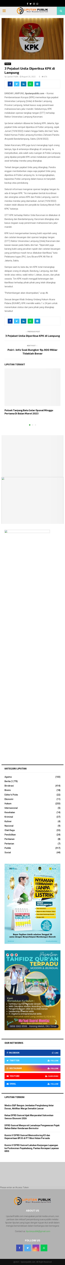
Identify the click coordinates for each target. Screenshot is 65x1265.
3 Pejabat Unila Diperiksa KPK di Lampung (32, 335)
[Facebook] (19, 1248)
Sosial (8, 852)
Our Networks (14, 1042)
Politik (8, 848)
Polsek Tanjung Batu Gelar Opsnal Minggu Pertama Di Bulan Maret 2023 (29, 412)
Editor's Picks (11, 795)
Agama (8, 777)
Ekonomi (9, 799)
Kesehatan (10, 812)
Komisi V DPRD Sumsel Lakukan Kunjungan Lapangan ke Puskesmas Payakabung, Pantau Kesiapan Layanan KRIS (32, 1148)
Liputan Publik (12, 77)
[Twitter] (27, 1248)
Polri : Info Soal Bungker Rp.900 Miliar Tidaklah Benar (33, 351)
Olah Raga (10, 830)
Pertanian (9, 843)
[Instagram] (35, 1248)
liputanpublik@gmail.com (38, 1231)
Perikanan (10, 839)
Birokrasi (9, 786)
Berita (7, 781)
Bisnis (8, 790)
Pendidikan (10, 834)
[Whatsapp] (44, 1248)
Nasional (9, 826)
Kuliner (8, 821)
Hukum (7, 64)
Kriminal (9, 817)
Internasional (11, 808)
